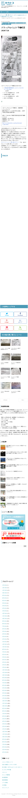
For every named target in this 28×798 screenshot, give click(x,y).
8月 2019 (4, 711)
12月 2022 (4, 613)
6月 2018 (4, 747)
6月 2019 (4, 716)
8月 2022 (4, 623)
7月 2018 (4, 744)
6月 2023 (4, 600)
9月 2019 (4, 708)
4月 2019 (4, 721)
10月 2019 (4, 705)
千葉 (7, 24)
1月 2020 (4, 698)
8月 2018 (4, 741)
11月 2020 (4, 672)
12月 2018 (4, 731)
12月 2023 (4, 587)
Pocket (7, 329)
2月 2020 (4, 695)
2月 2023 (4, 608)
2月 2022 (4, 639)
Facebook (20, 315)
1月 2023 (4, 610)
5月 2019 (4, 718)
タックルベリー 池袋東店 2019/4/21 (14, 471)
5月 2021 (4, 657)
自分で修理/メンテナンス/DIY (9, 764)
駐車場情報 (5, 780)
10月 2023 (4, 592)
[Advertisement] (14, 217)
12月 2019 (4, 700)
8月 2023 (4, 598)
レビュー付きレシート (7, 762)
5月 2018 (4, 749)
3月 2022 (4, 636)
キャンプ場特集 (6, 774)
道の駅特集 (5, 777)
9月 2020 (4, 677)
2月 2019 (4, 726)
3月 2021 (4, 662)
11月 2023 (4, 590)
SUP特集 (4, 785)
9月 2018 (4, 739)
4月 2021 (4, 659)
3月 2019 (4, 723)
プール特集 (5, 782)
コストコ (4, 772)
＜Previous (5, 400)
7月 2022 (4, 626)
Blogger (13, 795)
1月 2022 (4, 641)
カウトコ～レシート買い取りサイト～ (10, 142)
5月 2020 (4, 687)
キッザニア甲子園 (6, 769)
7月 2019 (4, 713)
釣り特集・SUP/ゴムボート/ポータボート (12, 767)
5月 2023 (4, 603)
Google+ (7, 322)
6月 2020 (4, 685)
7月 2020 (4, 682)
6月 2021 (4, 654)
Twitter (7, 315)
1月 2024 (4, 585)
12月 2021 (4, 644)
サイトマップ (5, 787)
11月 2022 (4, 616)
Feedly (20, 329)
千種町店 (3, 24)
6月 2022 (4, 628)
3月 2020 (4, 693)
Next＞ (23, 400)
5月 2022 (4, 631)
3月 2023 (4, 605)
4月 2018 (4, 752)
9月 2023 (4, 595)
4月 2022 (4, 634)
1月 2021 (4, 667)
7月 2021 (4, 652)
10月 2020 (4, 675)
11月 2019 (4, 703)
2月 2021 (4, 664)
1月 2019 (4, 729)
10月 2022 (4, 618)
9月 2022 (4, 621)
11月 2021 (4, 646)
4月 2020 (4, 690)
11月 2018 (4, 734)
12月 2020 (4, 669)
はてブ (20, 321)
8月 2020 (4, 680)
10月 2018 (4, 736)
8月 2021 (4, 649)
